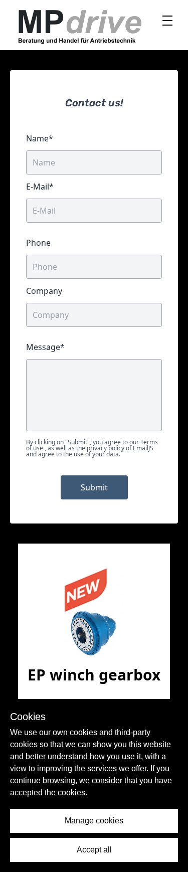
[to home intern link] (79, 25)
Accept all (94, 849)
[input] (94, 267)
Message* (45, 347)
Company (44, 291)
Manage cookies (94, 820)
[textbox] (94, 395)
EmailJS (143, 448)
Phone (38, 243)
